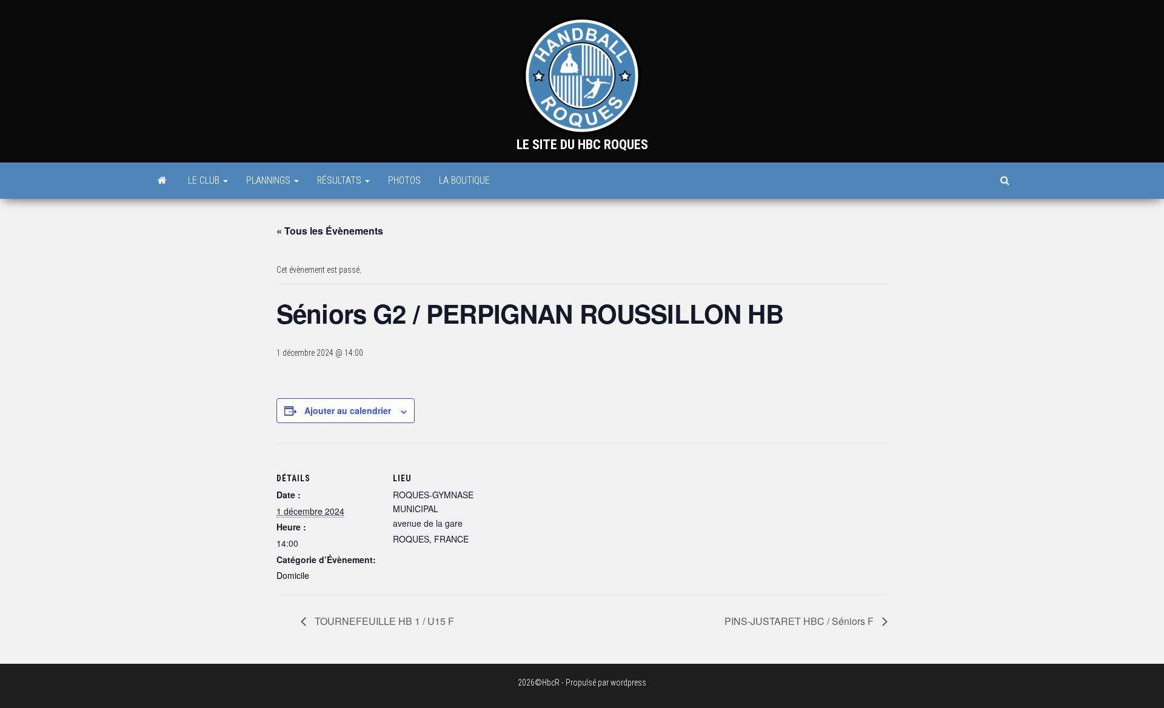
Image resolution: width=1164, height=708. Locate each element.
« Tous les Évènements (329, 231)
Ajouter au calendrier (347, 410)
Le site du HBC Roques (582, 144)
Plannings (269, 180)
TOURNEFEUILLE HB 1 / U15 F (383, 621)
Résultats (340, 180)
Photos (404, 180)
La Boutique (464, 180)
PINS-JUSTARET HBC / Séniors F (800, 621)
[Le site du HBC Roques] (162, 180)
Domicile (292, 575)
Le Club (205, 180)
